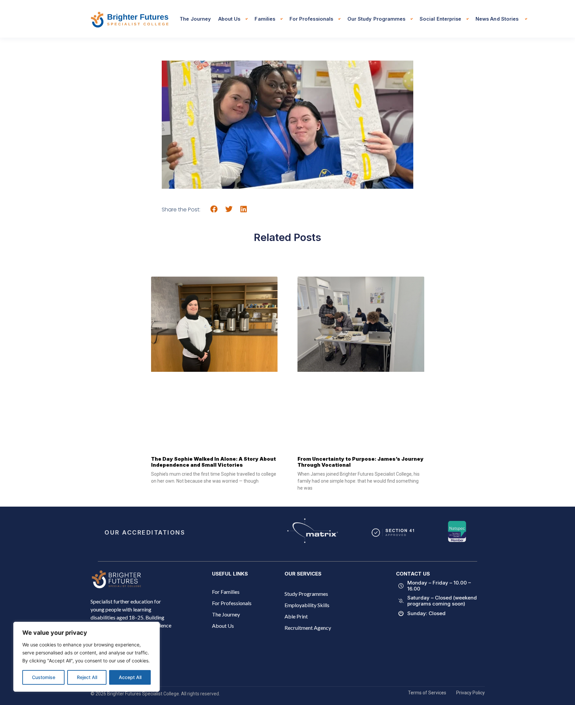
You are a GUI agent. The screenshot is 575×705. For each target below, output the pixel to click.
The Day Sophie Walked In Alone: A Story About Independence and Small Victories (213, 462)
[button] (214, 209)
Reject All (87, 677)
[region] (86, 657)
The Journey (195, 19)
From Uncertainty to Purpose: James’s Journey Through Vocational (360, 462)
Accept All (130, 677)
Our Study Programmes (376, 19)
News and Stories (498, 19)
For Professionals (311, 19)
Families (265, 19)
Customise (43, 677)
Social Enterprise (440, 19)
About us (229, 19)
